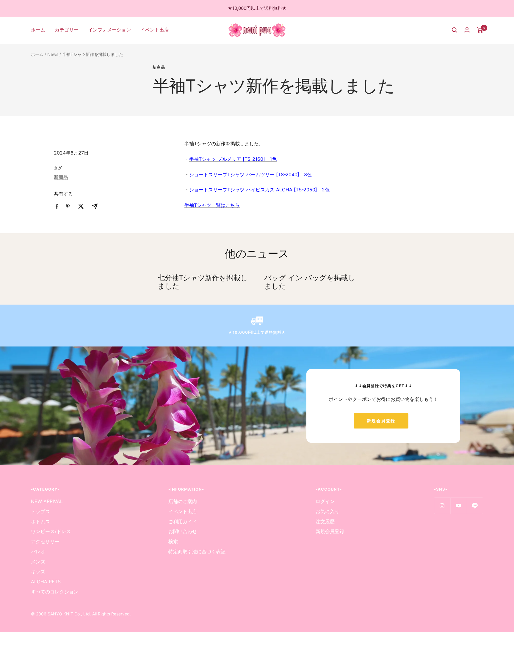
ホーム (38, 30)
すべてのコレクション (55, 592)
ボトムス (40, 521)
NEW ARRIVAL (47, 501)
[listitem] (57, 206)
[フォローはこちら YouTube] (458, 505)
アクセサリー (45, 541)
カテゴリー (67, 30)
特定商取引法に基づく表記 (196, 552)
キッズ (38, 571)
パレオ (38, 552)
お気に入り (327, 511)
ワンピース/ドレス (51, 531)
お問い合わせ (182, 531)
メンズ (38, 562)
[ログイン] (467, 29)
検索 (173, 541)
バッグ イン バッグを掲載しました (309, 281)
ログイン (325, 501)
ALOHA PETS (46, 582)
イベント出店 (154, 30)
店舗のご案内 (182, 501)
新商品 (159, 67)
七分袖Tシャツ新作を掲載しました (203, 281)
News (52, 54)
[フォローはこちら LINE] (475, 505)
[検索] (454, 30)
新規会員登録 (381, 420)
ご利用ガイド (182, 521)
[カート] (480, 30)
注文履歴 (325, 521)
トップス (40, 511)
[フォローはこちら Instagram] (442, 505)
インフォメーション (109, 30)
